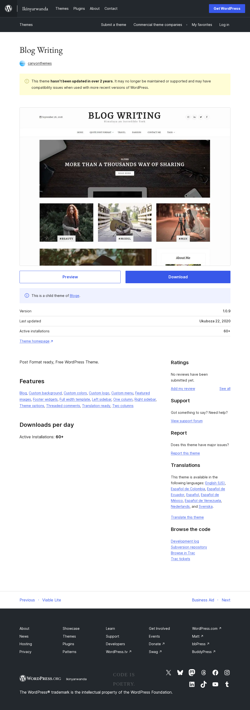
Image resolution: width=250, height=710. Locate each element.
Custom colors (75, 393)
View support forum (187, 421)
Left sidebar (101, 399)
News (24, 636)
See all (224, 388)
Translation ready (96, 406)
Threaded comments (63, 406)
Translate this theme (187, 517)
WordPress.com (207, 628)
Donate (157, 644)
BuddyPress (204, 652)
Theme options (32, 406)
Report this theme (185, 453)
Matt (198, 636)
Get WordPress (227, 8)
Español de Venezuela (203, 500)
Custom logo (99, 393)
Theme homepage (35, 341)
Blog (23, 393)
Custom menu (122, 393)
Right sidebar (145, 399)
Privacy (25, 652)
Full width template (75, 399)
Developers (115, 644)
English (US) (215, 483)
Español (192, 495)
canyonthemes (40, 63)
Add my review (183, 388)
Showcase (71, 628)
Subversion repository (189, 547)
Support (112, 636)
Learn (110, 628)
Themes (26, 25)
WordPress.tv (119, 652)
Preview (70, 276)
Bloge (74, 295)
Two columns (123, 406)
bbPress (201, 644)
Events (154, 636)
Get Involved (159, 628)
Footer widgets (45, 399)
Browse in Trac (183, 553)
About (24, 628)
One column (123, 399)
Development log (185, 541)
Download (178, 276)
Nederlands (180, 506)
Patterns (69, 652)
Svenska (206, 506)
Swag (155, 652)
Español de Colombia (188, 489)
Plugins (68, 644)
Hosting (26, 644)
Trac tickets (180, 559)
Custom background (45, 393)
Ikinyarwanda (76, 679)
